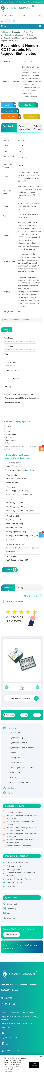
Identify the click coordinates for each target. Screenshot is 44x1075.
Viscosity (11, 539)
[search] (40, 15)
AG (19, 519)
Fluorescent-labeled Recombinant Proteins (21, 874)
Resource (23, 985)
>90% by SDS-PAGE (16, 507)
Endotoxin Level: (14, 487)
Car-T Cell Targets (14, 883)
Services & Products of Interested (19, 394)
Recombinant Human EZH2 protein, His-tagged (22, 832)
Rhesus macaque (17, 782)
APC (8, 431)
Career (15, 990)
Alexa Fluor (11, 434)
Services (13, 985)
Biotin (8, 437)
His (8, 466)
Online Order (10, 117)
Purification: (12, 556)
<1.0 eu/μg (11, 490)
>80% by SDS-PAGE (16, 503)
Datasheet (8, 715)
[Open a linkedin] (10, 1004)
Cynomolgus (15, 738)
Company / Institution (13, 370)
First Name (8, 338)
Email (7, 354)
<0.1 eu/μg (25, 490)
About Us (11, 918)
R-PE (8, 429)
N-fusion (22, 478)
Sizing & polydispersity (16, 531)
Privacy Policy (9, 1071)
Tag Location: (12, 475)
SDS (23, 715)
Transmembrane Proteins (17, 862)
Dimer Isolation (32, 548)
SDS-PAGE (11, 560)
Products (5, 985)
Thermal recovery (14, 527)
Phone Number (10, 362)
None (8, 426)
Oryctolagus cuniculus (19, 767)
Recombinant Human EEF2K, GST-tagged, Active (21, 838)
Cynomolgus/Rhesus (18, 743)
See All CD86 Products (20, 698)
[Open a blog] (14, 1004)
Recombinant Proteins (14, 35)
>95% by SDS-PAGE (16, 511)
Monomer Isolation (15, 548)
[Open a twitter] (6, 1004)
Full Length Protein (15, 869)
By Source (12, 788)
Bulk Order (9, 111)
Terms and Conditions (10, 1012)
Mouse (12, 762)
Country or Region (11, 378)
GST (16, 466)
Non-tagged (12, 482)
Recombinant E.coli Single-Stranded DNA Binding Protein (22, 826)
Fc (22, 466)
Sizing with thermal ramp (17, 535)
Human (13, 752)
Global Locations (12, 1050)
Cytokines (11, 886)
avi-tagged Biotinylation (17, 470)
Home (5, 32)
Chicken (13, 733)
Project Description (12, 403)
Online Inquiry (12, 904)
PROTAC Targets (14, 866)
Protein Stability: (14, 516)
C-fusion (10, 478)
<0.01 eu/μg (12, 494)
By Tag (11, 793)
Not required (26, 494)
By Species (12, 728)
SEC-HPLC (24, 560)
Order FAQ (11, 909)
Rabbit (13, 772)
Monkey (13, 757)
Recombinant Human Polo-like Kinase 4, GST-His (22, 814)
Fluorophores (11, 440)
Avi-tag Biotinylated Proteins (19, 879)
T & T (11, 519)
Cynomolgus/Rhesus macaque (23, 748)
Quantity (7, 386)
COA (36, 715)
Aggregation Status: (15, 544)
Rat (11, 777)
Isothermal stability (15, 523)
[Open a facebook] (1, 1004)
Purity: (9, 499)
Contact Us (5, 990)
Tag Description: (14, 463)
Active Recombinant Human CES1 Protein (21, 820)
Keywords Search (8, 15)
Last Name (8, 346)
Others (30, 35)
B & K (35, 535)
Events (10, 913)
